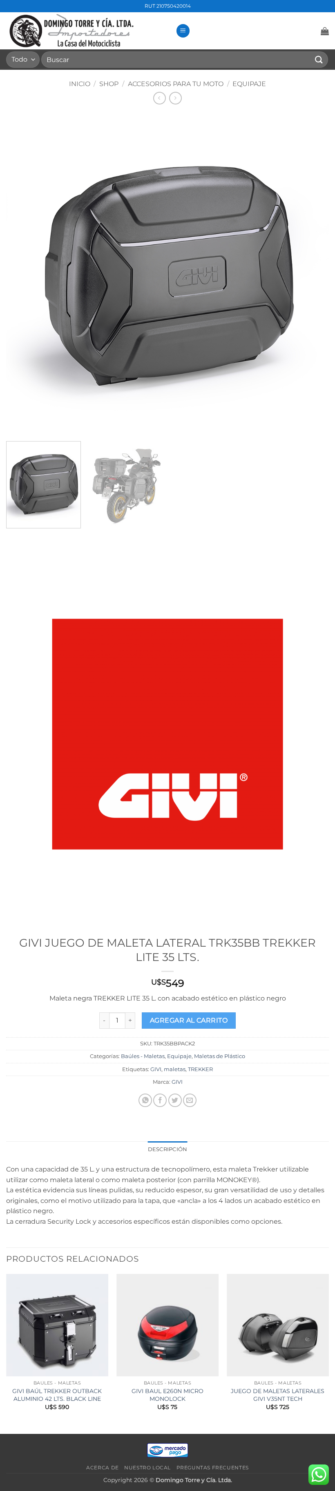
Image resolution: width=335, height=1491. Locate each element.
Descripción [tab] (168, 1149)
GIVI (155, 1069)
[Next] (328, 1353)
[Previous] (6, 1353)
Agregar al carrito (189, 1020)
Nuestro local (147, 1467)
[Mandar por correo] (190, 1100)
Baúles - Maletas (143, 1056)
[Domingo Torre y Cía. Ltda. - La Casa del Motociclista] (88, 30)
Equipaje (249, 84)
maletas (174, 1069)
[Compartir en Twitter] (175, 1100)
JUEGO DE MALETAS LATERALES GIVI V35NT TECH (277, 1394)
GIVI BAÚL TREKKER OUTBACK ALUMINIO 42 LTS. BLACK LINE (57, 1394)
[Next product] (159, 98)
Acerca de (102, 1467)
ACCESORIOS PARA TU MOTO (175, 84)
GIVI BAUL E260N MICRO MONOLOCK (167, 1394)
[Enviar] (319, 59)
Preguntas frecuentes (212, 1467)
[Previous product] (175, 98)
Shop (108, 84)
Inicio (79, 84)
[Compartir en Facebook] (160, 1100)
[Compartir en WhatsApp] (145, 1100)
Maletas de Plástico (219, 1056)
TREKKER (200, 1069)
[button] (183, 31)
